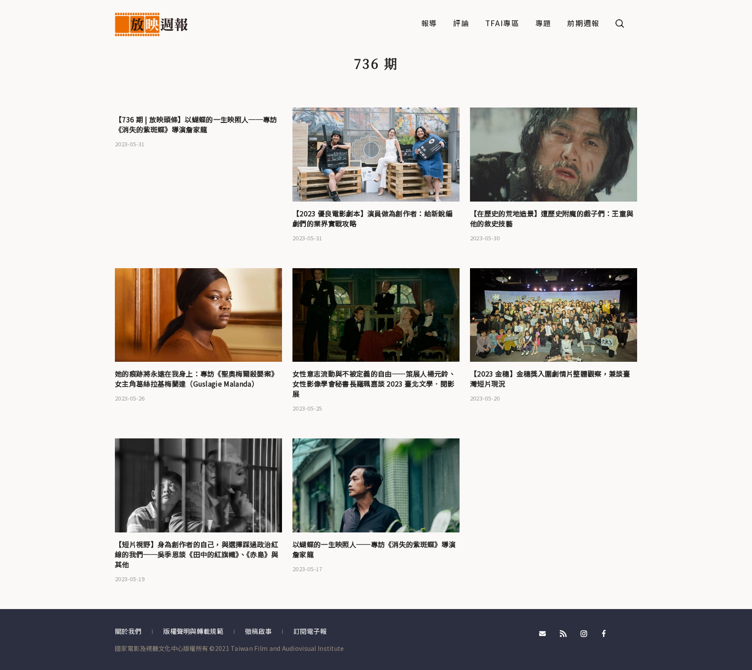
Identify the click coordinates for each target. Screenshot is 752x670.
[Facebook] (604, 632)
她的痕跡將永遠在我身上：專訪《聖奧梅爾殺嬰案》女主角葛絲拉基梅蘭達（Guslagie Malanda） (196, 378)
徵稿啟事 (258, 631)
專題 (543, 23)
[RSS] (563, 632)
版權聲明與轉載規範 (193, 631)
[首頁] (151, 25)
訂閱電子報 (310, 631)
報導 (429, 23)
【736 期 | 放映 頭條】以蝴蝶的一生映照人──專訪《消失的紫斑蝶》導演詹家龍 (196, 124)
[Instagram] (584, 632)
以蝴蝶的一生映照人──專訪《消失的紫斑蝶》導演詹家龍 (374, 549)
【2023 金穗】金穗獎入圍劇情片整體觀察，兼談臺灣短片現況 (550, 378)
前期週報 (583, 23)
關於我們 (128, 631)
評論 (461, 23)
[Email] (543, 632)
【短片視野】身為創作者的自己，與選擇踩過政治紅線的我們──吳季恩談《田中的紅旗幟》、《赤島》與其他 (197, 554)
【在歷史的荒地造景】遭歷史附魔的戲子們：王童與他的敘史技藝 (551, 218)
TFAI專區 (502, 23)
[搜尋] (619, 23)
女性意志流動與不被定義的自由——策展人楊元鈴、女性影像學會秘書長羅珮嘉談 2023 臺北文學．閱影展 (374, 383)
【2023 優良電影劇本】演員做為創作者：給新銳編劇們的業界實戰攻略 (372, 218)
